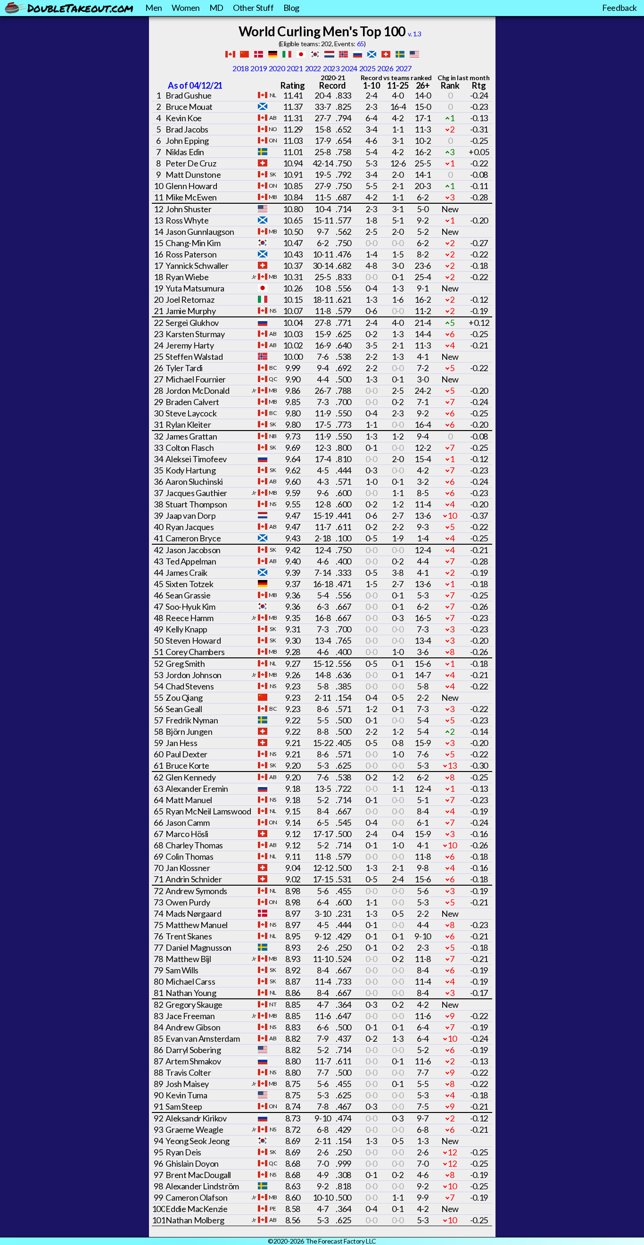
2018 (240, 68)
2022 (313, 68)
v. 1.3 (414, 34)
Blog (291, 7)
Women (186, 7)
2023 (331, 68)
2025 (367, 68)
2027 (404, 68)
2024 (349, 68)
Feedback (619, 7)
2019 (258, 68)
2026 (385, 68)
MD (216, 7)
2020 (277, 68)
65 (360, 44)
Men (153, 7)
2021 (295, 68)
